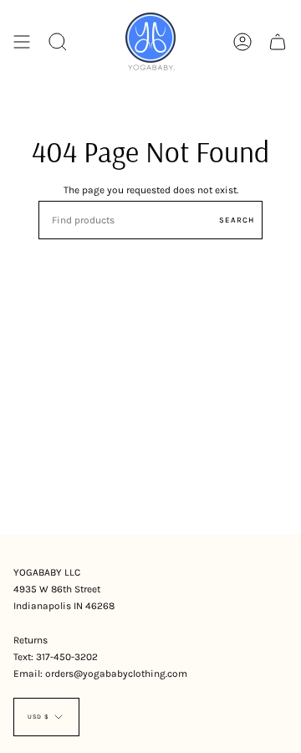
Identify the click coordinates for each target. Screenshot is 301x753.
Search (236, 219)
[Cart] (278, 41)
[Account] (242, 41)
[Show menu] (21, 41)
